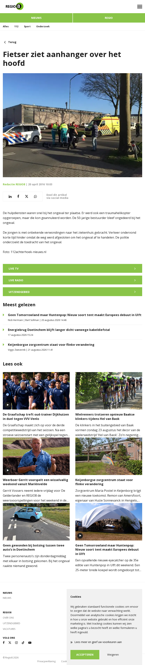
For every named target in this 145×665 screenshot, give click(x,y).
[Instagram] (16, 642)
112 (16, 26)
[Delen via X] (26, 196)
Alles (6, 26)
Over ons (8, 617)
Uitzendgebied (11, 623)
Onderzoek (43, 26)
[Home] (36, 6)
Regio (109, 18)
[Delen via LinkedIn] (10, 196)
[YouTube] (29, 642)
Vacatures (9, 629)
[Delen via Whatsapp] (35, 196)
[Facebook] (4, 642)
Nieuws (36, 18)
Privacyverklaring (46, 661)
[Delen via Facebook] (18, 196)
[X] (9, 642)
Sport (27, 26)
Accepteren (84, 654)
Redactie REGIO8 (14, 184)
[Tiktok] (23, 642)
